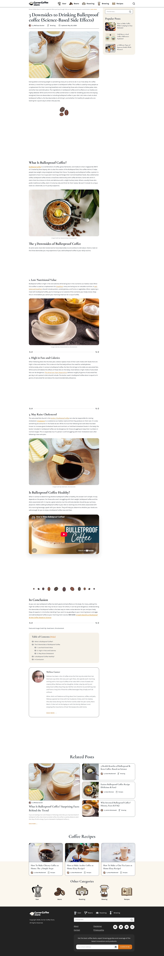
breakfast (59, 286)
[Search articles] (130, 12)
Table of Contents (44, 636)
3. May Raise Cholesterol (45, 653)
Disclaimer (97, 926)
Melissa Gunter (39, 25)
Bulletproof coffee (35, 167)
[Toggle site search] (133, 3)
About (76, 926)
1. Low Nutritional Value (45, 647)
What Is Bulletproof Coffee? (44, 641)
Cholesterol (41, 421)
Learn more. (93, 9)
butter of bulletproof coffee (60, 418)
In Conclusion (39, 659)
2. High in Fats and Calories (46, 650)
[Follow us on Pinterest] (127, 927)
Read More (51, 713)
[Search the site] (131, 920)
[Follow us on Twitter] (121, 927)
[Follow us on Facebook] (115, 927)
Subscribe (125, 947)
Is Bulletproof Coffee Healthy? (44, 656)
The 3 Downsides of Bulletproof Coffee (47, 644)
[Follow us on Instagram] (132, 927)
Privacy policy (98, 930)
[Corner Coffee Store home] (39, 913)
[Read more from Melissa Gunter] (30, 25)
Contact (77, 930)
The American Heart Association (56, 372)
